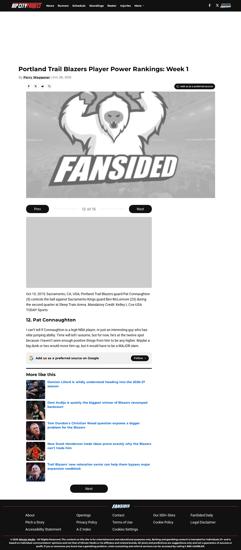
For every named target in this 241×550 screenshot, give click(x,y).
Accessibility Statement (43, 529)
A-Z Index (83, 529)
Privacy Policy (86, 522)
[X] (217, 5)
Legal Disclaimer (203, 522)
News (50, 5)
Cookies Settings (125, 529)
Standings (96, 5)
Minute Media (27, 539)
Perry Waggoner (36, 77)
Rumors (63, 5)
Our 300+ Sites (164, 515)
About (29, 515)
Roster (111, 5)
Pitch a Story (34, 522)
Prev (37, 209)
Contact (118, 515)
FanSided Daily (202, 515)
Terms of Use (122, 522)
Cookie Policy (163, 522)
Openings (83, 515)
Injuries (125, 5)
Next (140, 209)
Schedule (79, 5)
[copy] (49, 86)
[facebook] (210, 5)
